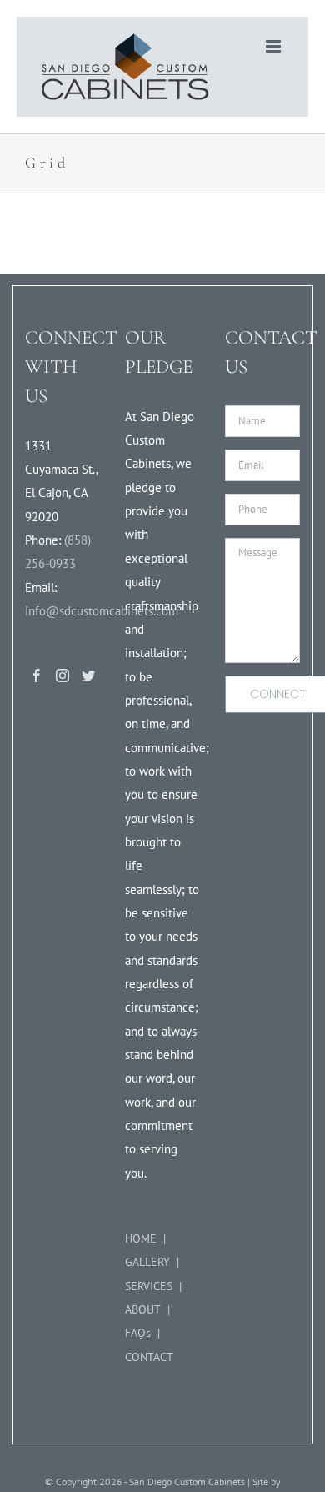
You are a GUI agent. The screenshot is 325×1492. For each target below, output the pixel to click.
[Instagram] (62, 675)
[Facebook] (36, 675)
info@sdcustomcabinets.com (101, 611)
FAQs (138, 1332)
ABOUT (143, 1309)
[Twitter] (88, 675)
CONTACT (149, 1356)
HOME (141, 1238)
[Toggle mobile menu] (274, 46)
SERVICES (148, 1286)
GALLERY (147, 1261)
